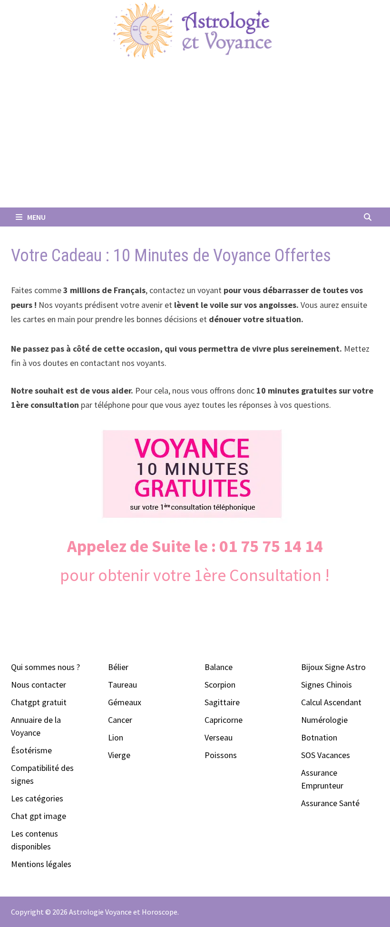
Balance (219, 666)
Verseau (219, 737)
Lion (115, 737)
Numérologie (324, 719)
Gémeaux (124, 702)
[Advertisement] (195, 136)
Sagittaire (222, 702)
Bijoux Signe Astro (333, 666)
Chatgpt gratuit (39, 702)
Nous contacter (38, 684)
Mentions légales (41, 863)
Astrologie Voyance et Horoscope (123, 912)
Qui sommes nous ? (45, 666)
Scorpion (220, 684)
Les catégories (37, 798)
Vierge (119, 754)
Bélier (118, 666)
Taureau (122, 684)
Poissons (221, 754)
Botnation (319, 737)
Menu (36, 217)
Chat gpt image (38, 815)
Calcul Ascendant (331, 702)
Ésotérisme (31, 750)
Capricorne (224, 719)
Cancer (120, 719)
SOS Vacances (325, 754)
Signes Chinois (326, 684)
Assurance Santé (330, 803)
